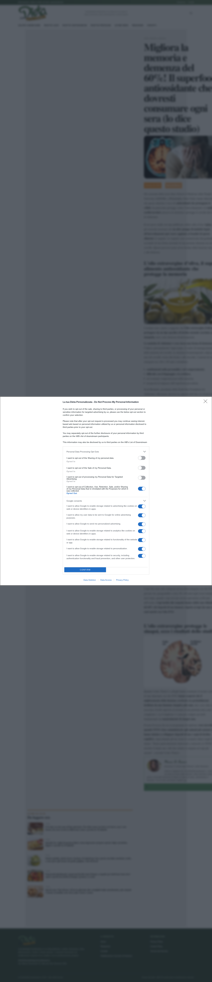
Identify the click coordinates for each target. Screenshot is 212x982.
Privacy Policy (122, 580)
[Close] (206, 402)
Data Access (106, 580)
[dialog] (106, 491)
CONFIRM (85, 570)
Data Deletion (90, 580)
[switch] (142, 458)
